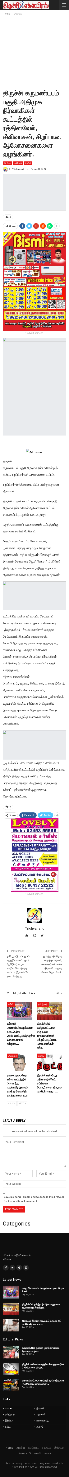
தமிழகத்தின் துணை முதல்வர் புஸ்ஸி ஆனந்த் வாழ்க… (40, 1349)
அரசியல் (7, 163)
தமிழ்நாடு (18, 163)
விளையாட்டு (42, 1420)
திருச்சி (28, 163)
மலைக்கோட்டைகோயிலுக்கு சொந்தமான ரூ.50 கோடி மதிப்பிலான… (43, 1382)
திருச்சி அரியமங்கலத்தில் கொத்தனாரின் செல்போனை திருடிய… (43, 1365)
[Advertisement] (34, 52)
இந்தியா (9, 1420)
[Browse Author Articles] (34, 915)
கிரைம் (41, 1056)
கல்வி (10, 1004)
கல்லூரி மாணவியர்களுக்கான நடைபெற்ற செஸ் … (43, 1289)
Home (8, 1408)
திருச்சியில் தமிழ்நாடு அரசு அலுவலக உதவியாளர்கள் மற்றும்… (41, 1306)
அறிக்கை (12, 1056)
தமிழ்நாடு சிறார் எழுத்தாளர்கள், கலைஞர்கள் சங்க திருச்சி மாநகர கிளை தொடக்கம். (51, 964)
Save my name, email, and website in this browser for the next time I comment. (34, 1199)
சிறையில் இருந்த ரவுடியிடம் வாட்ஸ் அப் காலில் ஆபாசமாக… (41, 1322)
